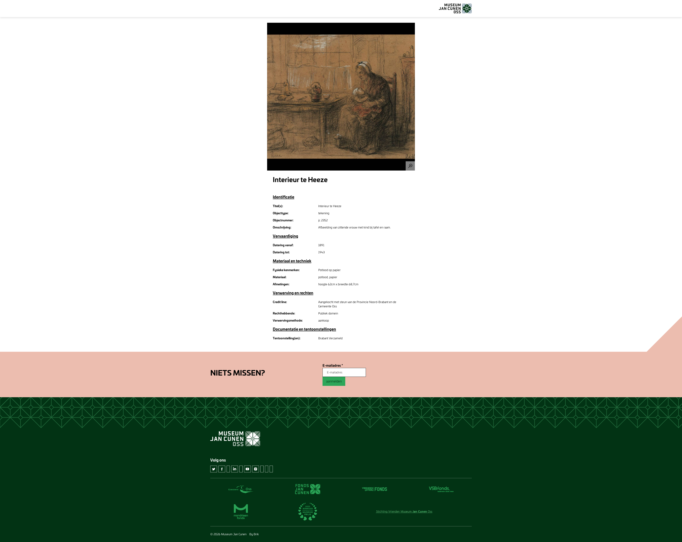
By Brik (254, 534)
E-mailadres (333, 365)
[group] (341, 97)
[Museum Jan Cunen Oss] (455, 9)
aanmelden (334, 381)
